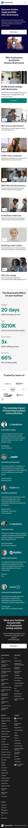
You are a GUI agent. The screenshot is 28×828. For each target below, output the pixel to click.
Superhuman (19, 718)
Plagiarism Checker (5, 721)
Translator (3, 739)
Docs (2, 658)
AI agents (3, 723)
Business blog (17, 696)
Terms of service (18, 746)
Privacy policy (17, 743)
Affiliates (16, 735)
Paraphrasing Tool (5, 736)
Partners (16, 738)
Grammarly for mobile (4, 698)
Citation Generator (5, 731)
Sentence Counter (5, 757)
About (15, 721)
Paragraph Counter (6, 754)
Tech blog (16, 691)
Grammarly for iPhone (4, 702)
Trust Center (17, 740)
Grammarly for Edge (6, 687)
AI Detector (4, 726)
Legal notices (17, 761)
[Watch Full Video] (14, 43)
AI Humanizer (4, 728)
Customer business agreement (18, 749)
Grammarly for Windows (4, 665)
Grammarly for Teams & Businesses (19, 664)
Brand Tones (4, 767)
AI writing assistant (18, 683)
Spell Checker (4, 783)
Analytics (3, 765)
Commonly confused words (19, 699)
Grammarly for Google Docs (4, 694)
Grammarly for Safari (4, 680)
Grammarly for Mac (6, 669)
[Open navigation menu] (25, 2)
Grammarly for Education (17, 672)
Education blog (17, 693)
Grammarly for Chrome (4, 676)
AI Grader (3, 775)
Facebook (5, 810)
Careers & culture (18, 730)
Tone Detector (4, 747)
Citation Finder (4, 773)
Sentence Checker (5, 786)
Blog (15, 688)
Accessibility (17, 759)
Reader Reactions (5, 778)
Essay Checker (4, 734)
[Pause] (2, 399)
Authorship (4, 770)
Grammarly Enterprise (17, 668)
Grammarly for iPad (6, 705)
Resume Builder (5, 780)
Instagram (5, 813)
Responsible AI (17, 727)
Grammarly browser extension (6, 672)
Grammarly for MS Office (5, 690)
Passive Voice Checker (4, 793)
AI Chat (3, 741)
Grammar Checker (5, 718)
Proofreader (4, 796)
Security (16, 756)
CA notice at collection (17, 753)
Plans (15, 658)
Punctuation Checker (4, 789)
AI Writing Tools (5, 744)
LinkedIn (5, 818)
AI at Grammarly (18, 678)
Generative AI (17, 680)
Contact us (3, 807)
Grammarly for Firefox (4, 684)
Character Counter (5, 752)
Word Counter (4, 749)
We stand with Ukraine (17, 724)
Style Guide (4, 760)
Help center (4, 805)
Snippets (3, 762)
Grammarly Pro (18, 661)
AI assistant (17, 675)
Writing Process (18, 685)
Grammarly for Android (4, 709)
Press (15, 733)
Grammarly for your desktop (6, 661)
